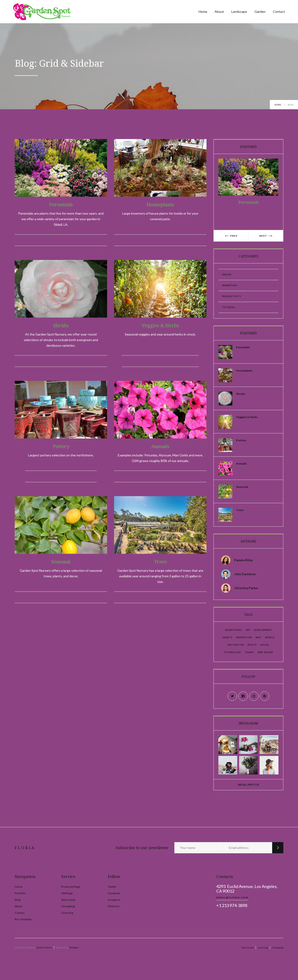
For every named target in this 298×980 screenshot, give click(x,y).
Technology (232, 652)
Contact (279, 11)
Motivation (236, 645)
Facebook (114, 893)
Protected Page (70, 886)
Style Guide (68, 899)
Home (203, 11)
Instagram (114, 899)
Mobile (270, 637)
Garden (259, 11)
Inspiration (244, 637)
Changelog (277, 947)
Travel (249, 652)
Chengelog (68, 906)
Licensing (67, 912)
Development (263, 630)
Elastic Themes (44, 947)
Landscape (239, 11)
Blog (17, 899)
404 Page (67, 893)
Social (264, 645)
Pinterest (113, 906)
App (248, 630)
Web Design (265, 652)
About (219, 11)
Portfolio (20, 893)
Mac (258, 637)
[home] (41, 11)
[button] (231, 235)
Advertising (233, 630)
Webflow (74, 947)
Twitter (112, 886)
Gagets (227, 637)
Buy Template (23, 919)
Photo (252, 645)
